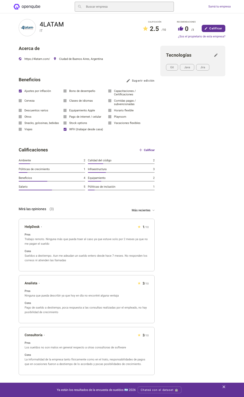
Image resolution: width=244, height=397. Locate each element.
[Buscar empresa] (80, 7)
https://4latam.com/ (37, 59)
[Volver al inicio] (26, 7)
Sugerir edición (143, 80)
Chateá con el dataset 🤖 (159, 390)
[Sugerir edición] (217, 55)
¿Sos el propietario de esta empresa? (201, 36)
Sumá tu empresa (219, 6)
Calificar (215, 28)
